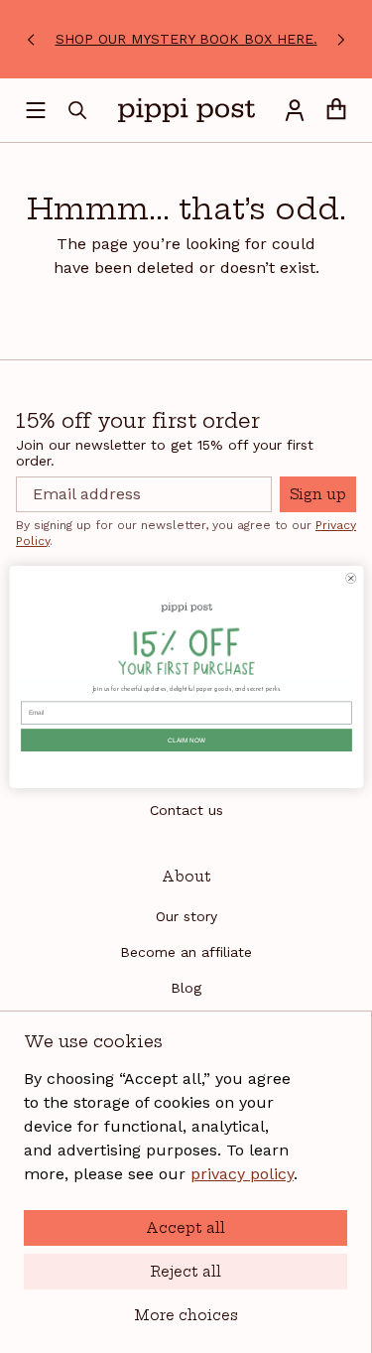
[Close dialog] (350, 577)
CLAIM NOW (186, 740)
